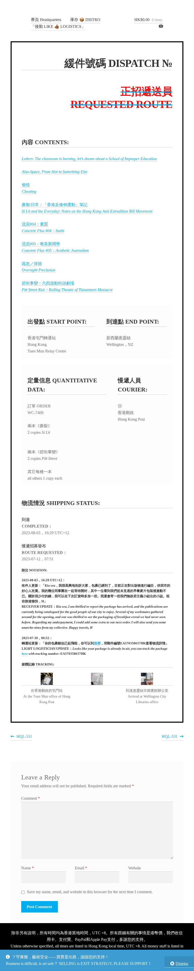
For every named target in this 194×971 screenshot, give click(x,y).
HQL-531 (170, 737)
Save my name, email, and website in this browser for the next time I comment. (90, 892)
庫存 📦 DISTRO (85, 19)
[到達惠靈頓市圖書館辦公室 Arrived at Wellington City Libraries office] (147, 679)
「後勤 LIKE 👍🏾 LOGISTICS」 (58, 26)
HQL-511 (24, 737)
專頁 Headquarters (46, 19)
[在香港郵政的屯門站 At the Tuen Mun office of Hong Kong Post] (47, 679)
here (25, 654)
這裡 (97, 643)
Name (27, 868)
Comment (30, 798)
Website (134, 868)
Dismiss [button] (182, 963)
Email (81, 868)
